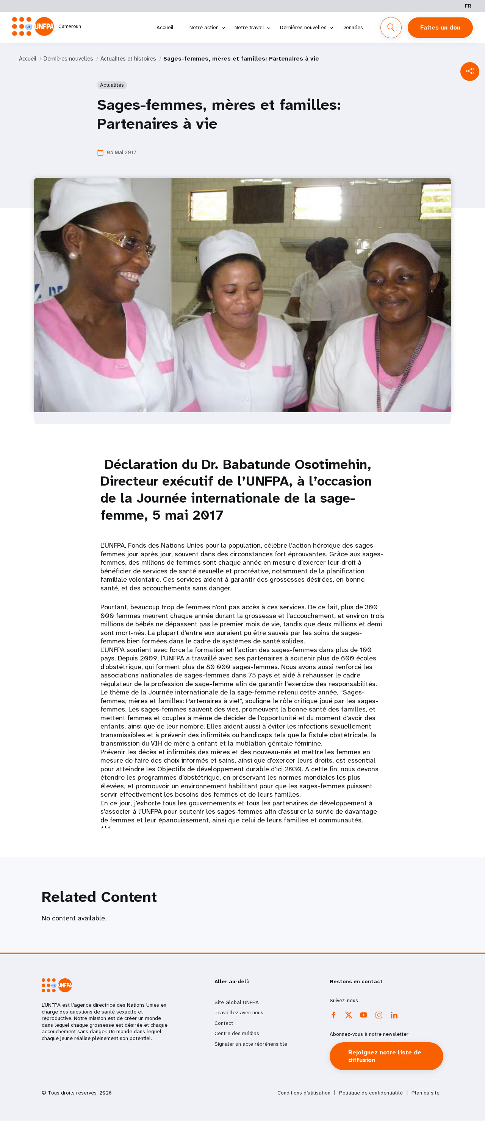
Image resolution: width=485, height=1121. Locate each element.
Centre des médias (236, 1033)
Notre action (204, 27)
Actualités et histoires (128, 58)
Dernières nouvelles (303, 27)
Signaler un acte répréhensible (250, 1043)
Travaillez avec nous (238, 1012)
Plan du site (425, 1093)
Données (353, 27)
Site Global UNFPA (236, 1002)
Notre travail (249, 27)
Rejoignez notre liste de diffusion (384, 1056)
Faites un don (440, 27)
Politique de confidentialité (371, 1093)
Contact (223, 1023)
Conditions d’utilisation (303, 1093)
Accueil (165, 27)
